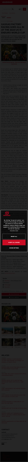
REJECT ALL (14, 236)
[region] (14, 231)
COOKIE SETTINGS (14, 248)
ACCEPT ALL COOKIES (14, 242)
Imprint (16, 230)
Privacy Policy (12, 230)
